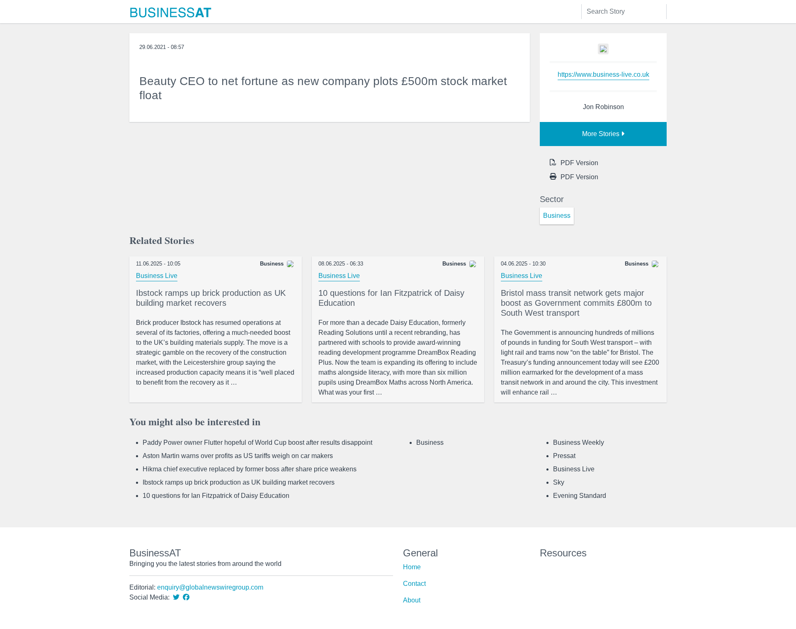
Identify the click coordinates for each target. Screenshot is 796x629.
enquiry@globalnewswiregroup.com (210, 587)
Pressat (564, 455)
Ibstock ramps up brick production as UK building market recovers (239, 482)
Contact (414, 583)
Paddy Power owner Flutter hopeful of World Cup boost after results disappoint (257, 442)
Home (412, 566)
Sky (558, 482)
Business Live (156, 275)
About (411, 600)
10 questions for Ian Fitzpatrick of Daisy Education (216, 495)
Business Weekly (578, 442)
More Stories (601, 133)
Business (430, 442)
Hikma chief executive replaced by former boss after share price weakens (250, 469)
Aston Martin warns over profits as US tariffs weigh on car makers (238, 455)
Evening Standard (579, 495)
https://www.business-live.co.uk (603, 74)
